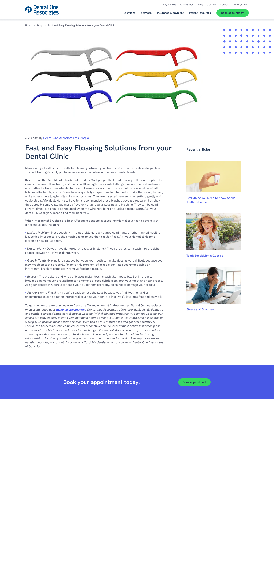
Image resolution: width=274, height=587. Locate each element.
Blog (39, 25)
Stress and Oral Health (201, 309)
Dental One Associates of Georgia (66, 138)
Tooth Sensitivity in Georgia (204, 256)
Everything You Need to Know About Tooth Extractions (210, 200)
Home (28, 25)
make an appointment (71, 309)
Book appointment (194, 382)
